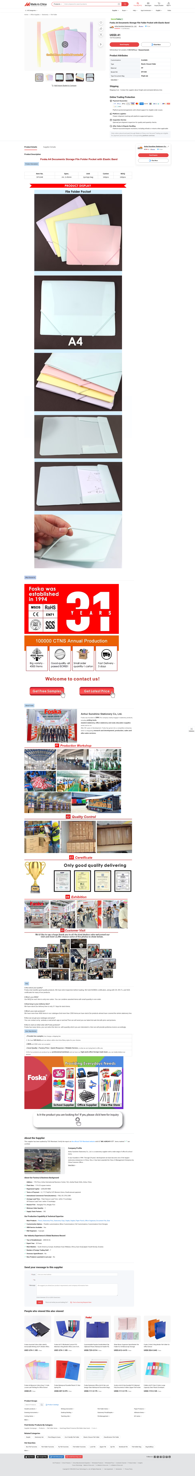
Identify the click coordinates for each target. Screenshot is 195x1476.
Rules (169, 10)
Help (134, 10)
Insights (140, 1463)
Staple (67, 1221)
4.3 (146, 149)
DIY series (137, 1416)
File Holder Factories (79, 1447)
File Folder (54, 15)
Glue (108, 1221)
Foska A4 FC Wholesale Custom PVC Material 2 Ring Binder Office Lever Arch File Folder (66, 1346)
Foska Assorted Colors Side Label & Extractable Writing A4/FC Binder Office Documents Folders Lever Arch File (36, 1346)
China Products (66, 1463)
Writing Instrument (67, 1409)
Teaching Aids (65, 1416)
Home (26, 15)
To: (35, 1280)
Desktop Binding (66, 1412)
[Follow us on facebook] (155, 1457)
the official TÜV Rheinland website (83, 1141)
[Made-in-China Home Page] (35, 4)
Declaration (119, 1469)
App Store (29, 1457)
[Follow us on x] (158, 1457)
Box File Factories (31, 1447)
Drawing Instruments (31, 1412)
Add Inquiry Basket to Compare (65, 85)
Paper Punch (80, 1221)
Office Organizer (90, 1221)
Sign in (168, 5)
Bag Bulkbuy (149, 1447)
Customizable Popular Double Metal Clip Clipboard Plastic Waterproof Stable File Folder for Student (96, 1346)
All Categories (31, 10)
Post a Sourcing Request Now (80, 1302)
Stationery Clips (59, 1221)
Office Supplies (35, 15)
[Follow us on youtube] (164, 1457)
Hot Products (56, 1463)
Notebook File (123, 1447)
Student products (29, 1409)
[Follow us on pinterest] (167, 1457)
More (26, 1450)
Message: (33, 1285)
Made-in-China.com (88, 1465)
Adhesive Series (139, 1412)
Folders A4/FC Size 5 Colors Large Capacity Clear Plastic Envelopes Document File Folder (154, 1387)
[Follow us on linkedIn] (169, 1457)
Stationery (45, 15)
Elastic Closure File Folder (91, 1437)
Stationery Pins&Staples (105, 1412)
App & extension (146, 10)
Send (39, 1302)
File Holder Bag (136, 1447)
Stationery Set (39, 1437)
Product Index (132, 1463)
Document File (101, 1221)
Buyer (124, 10)
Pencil (40, 1221)
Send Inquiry (124, 44)
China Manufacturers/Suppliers (81, 1463)
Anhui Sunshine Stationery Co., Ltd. (126, 26)
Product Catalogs (53, 1405)
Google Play (42, 1457)
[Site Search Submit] (125, 4)
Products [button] (57, 4)
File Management (103, 1416)
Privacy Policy (128, 1469)
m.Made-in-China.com (102, 1465)
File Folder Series (103, 1409)
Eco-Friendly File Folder (72, 1437)
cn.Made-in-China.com (116, 1465)
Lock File (92, 1447)
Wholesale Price (109, 1463)
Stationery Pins (48, 1221)
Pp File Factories (63, 1447)
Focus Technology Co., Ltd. (83, 1469)
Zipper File (103, 1447)
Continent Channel (121, 1463)
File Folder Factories (47, 1447)
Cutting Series (28, 1416)
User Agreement (108, 1469)
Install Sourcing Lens (75, 1457)
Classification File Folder (111, 1437)
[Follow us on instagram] (161, 1457)
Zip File (112, 1447)
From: (34, 1275)
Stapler (72, 1221)
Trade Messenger (56, 1457)
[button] (119, 4)
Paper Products (139, 1409)
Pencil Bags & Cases (54, 1437)
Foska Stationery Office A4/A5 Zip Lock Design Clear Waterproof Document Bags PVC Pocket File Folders (97, 1387)
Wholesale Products (97, 1463)
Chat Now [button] (157, 45)
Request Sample (144, 50)
